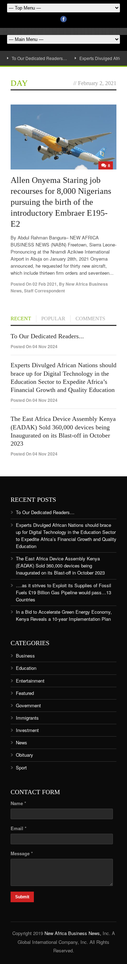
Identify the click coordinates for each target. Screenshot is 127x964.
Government (28, 705)
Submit (22, 896)
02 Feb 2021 (44, 284)
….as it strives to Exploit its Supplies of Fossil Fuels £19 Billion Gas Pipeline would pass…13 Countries (63, 592)
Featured (25, 693)
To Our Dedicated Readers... (47, 336)
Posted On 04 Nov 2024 (34, 346)
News (21, 742)
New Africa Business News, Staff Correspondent (59, 287)
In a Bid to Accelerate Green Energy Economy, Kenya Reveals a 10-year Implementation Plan (64, 615)
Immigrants (27, 717)
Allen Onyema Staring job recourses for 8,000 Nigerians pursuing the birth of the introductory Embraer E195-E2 (61, 202)
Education (26, 668)
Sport (21, 767)
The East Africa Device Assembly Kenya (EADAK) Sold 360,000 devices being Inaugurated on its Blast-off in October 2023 (60, 565)
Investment (27, 730)
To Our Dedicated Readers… (39, 58)
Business (25, 655)
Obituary (24, 754)
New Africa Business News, (72, 933)
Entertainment (30, 680)
